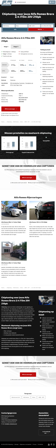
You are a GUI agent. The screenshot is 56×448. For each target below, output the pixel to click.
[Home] (6, 121)
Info (15, 29)
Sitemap (16, 444)
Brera (33, 397)
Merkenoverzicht (16, 397)
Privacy (34, 444)
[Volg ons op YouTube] (49, 444)
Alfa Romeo (26, 397)
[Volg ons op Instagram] (54, 444)
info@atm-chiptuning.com (11, 424)
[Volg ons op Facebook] (51, 444)
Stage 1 (6, 46)
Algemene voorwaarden (25, 444)
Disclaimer (40, 444)
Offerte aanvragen (10, 109)
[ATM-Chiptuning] (6, 3)
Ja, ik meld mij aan (46, 432)
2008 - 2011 (41, 397)
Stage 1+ (16, 46)
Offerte (40, 29)
